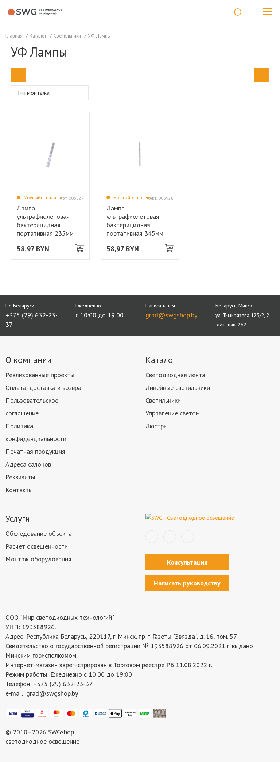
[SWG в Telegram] (169, 536)
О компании (28, 359)
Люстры (156, 426)
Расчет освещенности (36, 546)
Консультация (187, 562)
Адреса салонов (28, 464)
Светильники (163, 400)
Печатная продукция (35, 451)
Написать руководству (187, 583)
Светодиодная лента (175, 375)
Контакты (19, 490)
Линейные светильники (177, 387)
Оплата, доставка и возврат (45, 387)
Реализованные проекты (39, 375)
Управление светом (172, 413)
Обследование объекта (38, 533)
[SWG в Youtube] (187, 536)
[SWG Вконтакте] (151, 536)
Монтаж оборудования (38, 559)
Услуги (17, 518)
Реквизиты (20, 477)
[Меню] (267, 12)
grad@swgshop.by (171, 315)
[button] (18, 75)
